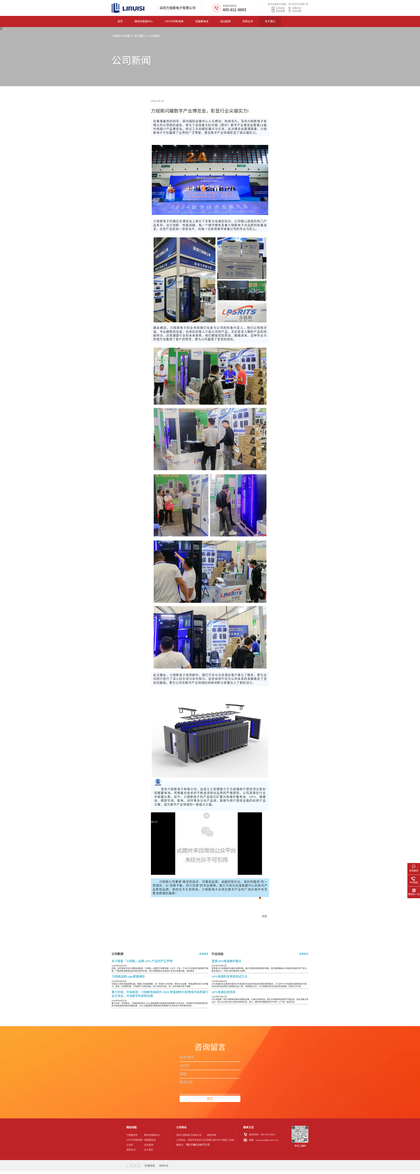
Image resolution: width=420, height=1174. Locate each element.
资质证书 (247, 21)
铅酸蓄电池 (201, 21)
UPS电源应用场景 (223, 992)
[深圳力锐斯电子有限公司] (128, 8)
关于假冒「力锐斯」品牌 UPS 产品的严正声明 (142, 961)
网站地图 (296, 11)
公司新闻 (154, 36)
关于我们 (270, 21)
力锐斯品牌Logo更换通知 (128, 976)
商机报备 (280, 11)
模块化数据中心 (144, 21)
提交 (210, 1099)
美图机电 (163, 1165)
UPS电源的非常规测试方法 (229, 976)
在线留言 (280, 8)
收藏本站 (296, 8)
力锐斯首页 (132, 1135)
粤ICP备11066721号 (198, 1144)
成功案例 (225, 21)
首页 (120, 21)
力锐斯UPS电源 (121, 36)
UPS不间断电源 (174, 21)
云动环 (129, 1145)
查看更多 (203, 954)
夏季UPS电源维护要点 (226, 961)
